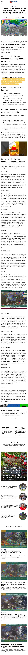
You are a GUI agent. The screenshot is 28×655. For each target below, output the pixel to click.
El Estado (14, 6)
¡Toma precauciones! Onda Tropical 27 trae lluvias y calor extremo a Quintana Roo (13, 584)
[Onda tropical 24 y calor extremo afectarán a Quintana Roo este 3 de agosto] (14, 633)
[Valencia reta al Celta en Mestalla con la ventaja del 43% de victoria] (23, 487)
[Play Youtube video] (14, 149)
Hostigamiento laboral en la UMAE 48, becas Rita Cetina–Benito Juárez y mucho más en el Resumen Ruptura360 (20, 431)
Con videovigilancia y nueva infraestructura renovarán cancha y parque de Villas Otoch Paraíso (9, 497)
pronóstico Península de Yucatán (17, 413)
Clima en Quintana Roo (6, 412)
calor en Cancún (9, 410)
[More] (23, 421)
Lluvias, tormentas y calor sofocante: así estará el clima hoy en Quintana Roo (14, 615)
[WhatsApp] (11, 421)
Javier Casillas (9, 17)
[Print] (17, 421)
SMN (3, 415)
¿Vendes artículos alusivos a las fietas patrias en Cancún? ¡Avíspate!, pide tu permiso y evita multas (14, 472)
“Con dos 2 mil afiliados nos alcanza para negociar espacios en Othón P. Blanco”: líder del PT (9, 506)
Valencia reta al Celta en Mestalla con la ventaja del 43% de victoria (9, 487)
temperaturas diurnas (9, 415)
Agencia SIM (5, 479)
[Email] (14, 421)
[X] (8, 421)
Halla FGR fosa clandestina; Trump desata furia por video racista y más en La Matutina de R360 (7, 430)
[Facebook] (5, 421)
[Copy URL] (20, 421)
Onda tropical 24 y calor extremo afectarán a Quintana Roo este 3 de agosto (12, 646)
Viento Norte (17, 415)
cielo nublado (16, 410)
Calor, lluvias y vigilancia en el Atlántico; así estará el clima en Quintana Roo (8, 516)
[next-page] (24, 454)
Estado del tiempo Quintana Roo (19, 412)
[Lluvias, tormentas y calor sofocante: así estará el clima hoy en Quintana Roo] (14, 602)
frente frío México (5, 413)
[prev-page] (22, 454)
